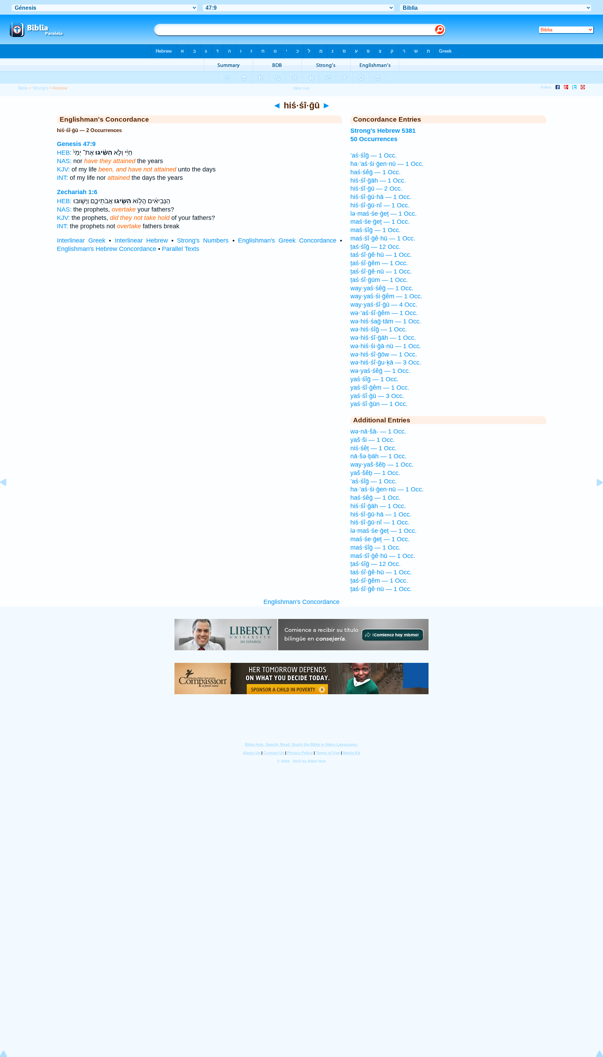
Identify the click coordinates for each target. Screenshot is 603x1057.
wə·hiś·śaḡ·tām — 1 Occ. (385, 321)
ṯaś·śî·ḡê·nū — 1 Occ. (381, 271)
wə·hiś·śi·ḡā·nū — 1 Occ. (385, 346)
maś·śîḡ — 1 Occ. (375, 230)
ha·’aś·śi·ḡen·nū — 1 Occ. (387, 163)
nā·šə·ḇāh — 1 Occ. (378, 456)
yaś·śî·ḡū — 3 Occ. (377, 395)
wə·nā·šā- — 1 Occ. (378, 431)
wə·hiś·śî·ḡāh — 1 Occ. (383, 337)
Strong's (40, 88)
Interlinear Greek (81, 240)
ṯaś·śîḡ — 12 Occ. (375, 246)
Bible (23, 88)
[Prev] (8, 498)
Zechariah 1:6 (77, 192)
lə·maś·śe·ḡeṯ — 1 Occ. (383, 213)
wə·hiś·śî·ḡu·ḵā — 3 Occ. (385, 362)
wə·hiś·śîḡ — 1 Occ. (378, 329)
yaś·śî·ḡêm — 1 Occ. (379, 387)
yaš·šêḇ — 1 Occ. (375, 472)
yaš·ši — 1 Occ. (372, 439)
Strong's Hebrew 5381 (383, 130)
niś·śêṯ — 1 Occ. (373, 448)
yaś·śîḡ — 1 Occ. (374, 379)
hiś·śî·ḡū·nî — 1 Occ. (380, 205)
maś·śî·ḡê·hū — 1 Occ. (382, 238)
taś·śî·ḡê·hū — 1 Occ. (381, 254)
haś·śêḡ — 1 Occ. (375, 172)
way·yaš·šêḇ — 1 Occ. (382, 464)
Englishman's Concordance (301, 601)
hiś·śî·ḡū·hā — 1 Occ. (380, 196)
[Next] (594, 498)
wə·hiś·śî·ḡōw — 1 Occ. (383, 354)
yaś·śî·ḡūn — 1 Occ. (379, 403)
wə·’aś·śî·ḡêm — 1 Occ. (384, 312)
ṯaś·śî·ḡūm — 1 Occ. (379, 279)
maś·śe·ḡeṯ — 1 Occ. (380, 221)
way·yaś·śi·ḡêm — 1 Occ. (386, 296)
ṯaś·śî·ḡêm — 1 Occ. (379, 263)
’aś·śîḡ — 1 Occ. (373, 155)
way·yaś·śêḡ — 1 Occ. (382, 288)
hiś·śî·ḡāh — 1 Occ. (378, 180)
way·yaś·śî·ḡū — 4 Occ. (383, 304)
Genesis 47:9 (76, 143)
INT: (62, 177)
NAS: (64, 161)
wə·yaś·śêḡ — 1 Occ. (380, 370)
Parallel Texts (180, 248)
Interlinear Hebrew (141, 240)
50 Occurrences (373, 139)
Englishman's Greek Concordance (287, 240)
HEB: (64, 152)
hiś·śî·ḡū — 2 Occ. (376, 188)
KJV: (63, 169)
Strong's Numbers (203, 240)
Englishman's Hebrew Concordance (106, 248)
